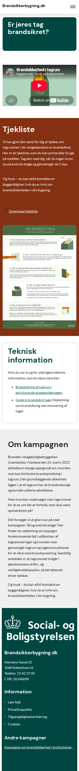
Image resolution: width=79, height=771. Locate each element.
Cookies (14, 724)
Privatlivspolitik (20, 709)
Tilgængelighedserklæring (27, 716)
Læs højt (14, 702)
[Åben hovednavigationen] (74, 6)
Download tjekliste (23, 211)
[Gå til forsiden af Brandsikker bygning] (23, 6)
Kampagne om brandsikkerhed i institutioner (38, 747)
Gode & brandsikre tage (33, 400)
